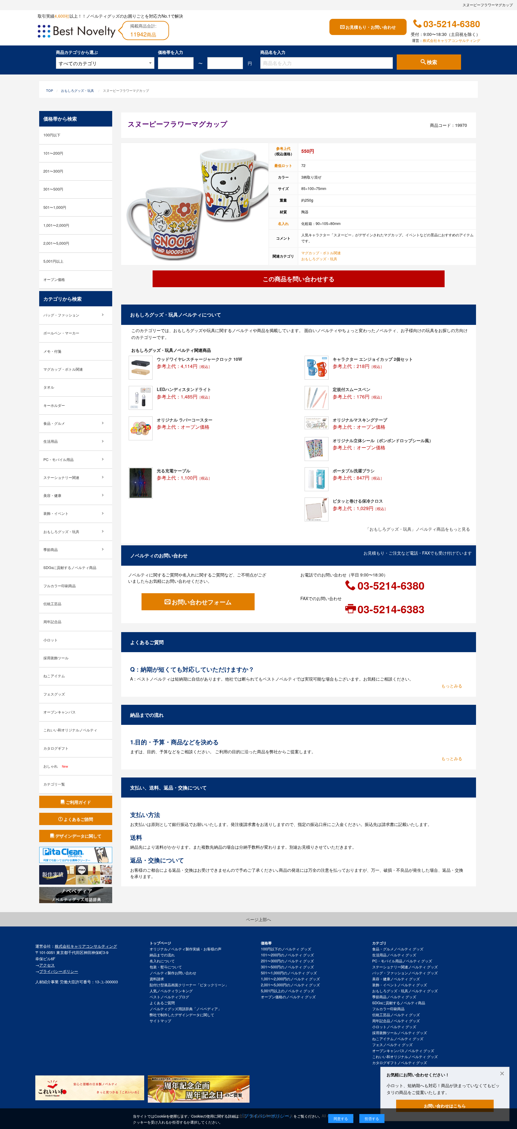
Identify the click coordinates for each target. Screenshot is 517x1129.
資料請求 (157, 979)
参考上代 (283, 148)
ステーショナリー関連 (61, 477)
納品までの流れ (162, 955)
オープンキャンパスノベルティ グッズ (403, 1050)
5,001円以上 (53, 261)
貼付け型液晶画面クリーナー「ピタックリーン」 (189, 985)
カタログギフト (56, 748)
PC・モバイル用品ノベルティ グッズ (402, 961)
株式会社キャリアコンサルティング (451, 40)
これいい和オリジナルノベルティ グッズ (405, 1056)
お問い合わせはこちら (445, 1106)
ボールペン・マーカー (61, 333)
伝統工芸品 (52, 603)
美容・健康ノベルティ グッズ (396, 979)
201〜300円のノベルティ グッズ (287, 961)
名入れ (283, 223)
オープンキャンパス (59, 712)
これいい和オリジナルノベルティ (70, 730)
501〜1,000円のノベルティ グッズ (289, 973)
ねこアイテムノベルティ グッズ (397, 1038)
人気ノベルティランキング (171, 990)
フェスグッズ (54, 694)
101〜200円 (53, 153)
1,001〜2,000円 (56, 225)
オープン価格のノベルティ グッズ (288, 996)
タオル (48, 387)
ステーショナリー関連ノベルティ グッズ (405, 967)
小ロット (50, 640)
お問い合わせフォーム (202, 601)
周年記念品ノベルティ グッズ (396, 1020)
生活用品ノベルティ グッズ (394, 955)
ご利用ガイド (78, 802)
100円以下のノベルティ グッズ (286, 949)
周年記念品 (52, 621)
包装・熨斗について (166, 967)
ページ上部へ (258, 919)
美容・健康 (52, 495)
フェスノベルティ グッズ (392, 1044)
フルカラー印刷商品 (59, 585)
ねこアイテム (54, 675)
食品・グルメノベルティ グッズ (397, 949)
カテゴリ (379, 943)
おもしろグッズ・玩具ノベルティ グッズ (405, 990)
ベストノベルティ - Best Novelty (76, 32)
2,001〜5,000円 (56, 243)
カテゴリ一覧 (54, 784)
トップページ (160, 943)
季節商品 (50, 549)
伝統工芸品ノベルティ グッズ (396, 1014)
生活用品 (50, 441)
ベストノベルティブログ (169, 996)
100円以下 (51, 135)
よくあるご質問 (162, 1002)
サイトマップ (160, 1020)
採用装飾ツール (56, 658)
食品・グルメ (54, 423)
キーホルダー (54, 405)
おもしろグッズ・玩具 (77, 90)
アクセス (47, 965)
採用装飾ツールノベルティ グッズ (399, 1032)
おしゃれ (55, 766)
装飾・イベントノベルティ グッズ (399, 985)
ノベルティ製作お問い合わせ (173, 973)
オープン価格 (54, 279)
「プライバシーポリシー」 (267, 1116)
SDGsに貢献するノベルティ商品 (69, 567)
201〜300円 (53, 171)
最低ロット (283, 165)
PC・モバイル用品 (58, 459)
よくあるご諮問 (78, 819)
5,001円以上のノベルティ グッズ (287, 990)
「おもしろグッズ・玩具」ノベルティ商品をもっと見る (417, 529)
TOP (49, 90)
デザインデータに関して (78, 836)
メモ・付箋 (52, 351)
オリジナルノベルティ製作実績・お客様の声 (185, 949)
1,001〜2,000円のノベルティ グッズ (290, 979)
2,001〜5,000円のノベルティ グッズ (290, 985)
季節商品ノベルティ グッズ (394, 996)
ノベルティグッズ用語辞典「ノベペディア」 (185, 1008)
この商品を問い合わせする (298, 278)
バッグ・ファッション (61, 315)
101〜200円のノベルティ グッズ (287, 955)
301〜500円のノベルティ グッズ (287, 967)
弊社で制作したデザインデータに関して (182, 1014)
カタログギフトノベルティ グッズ (399, 1062)
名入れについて (162, 961)
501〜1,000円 (54, 207)
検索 (432, 62)
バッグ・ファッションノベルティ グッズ (405, 973)
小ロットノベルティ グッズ (394, 1026)
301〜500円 (53, 189)
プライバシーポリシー (58, 971)
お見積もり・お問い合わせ (371, 27)
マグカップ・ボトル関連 (321, 252)
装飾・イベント (56, 513)
